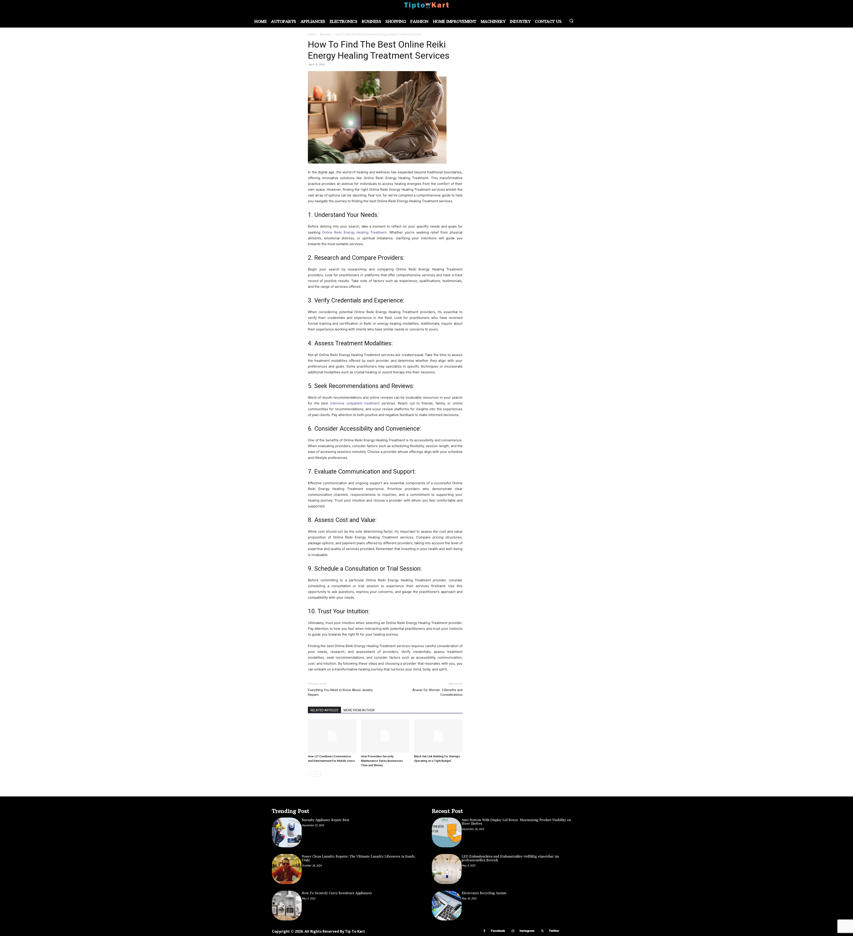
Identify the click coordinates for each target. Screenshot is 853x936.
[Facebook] (484, 931)
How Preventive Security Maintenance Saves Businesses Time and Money (382, 761)
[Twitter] (542, 931)
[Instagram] (513, 931)
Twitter (554, 930)
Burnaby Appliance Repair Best (325, 820)
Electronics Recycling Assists (484, 893)
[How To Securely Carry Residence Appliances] (287, 905)
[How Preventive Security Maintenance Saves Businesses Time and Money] (385, 736)
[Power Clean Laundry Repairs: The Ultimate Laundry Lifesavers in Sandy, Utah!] (287, 869)
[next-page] (318, 774)
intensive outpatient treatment (355, 403)
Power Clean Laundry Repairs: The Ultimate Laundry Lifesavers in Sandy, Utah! (359, 858)
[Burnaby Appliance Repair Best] (287, 832)
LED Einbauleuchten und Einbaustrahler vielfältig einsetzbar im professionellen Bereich (510, 858)
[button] (571, 20)
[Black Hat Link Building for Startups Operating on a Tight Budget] (438, 736)
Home (312, 34)
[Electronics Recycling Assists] (447, 905)
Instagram (527, 930)
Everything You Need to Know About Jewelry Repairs (340, 692)
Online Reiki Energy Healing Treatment (354, 232)
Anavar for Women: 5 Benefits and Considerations (437, 692)
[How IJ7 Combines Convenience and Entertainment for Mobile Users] (332, 736)
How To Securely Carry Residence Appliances (337, 893)
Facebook (498, 930)
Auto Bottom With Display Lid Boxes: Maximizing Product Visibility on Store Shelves (516, 822)
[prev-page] (310, 774)
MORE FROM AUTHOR (359, 710)
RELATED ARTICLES (324, 710)
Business (325, 34)
